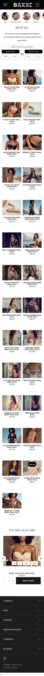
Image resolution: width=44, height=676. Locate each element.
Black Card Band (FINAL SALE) (12, 283)
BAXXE (19, 665)
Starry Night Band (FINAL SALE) (32, 479)
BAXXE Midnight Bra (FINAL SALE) (12, 153)
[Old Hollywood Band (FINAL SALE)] (32, 272)
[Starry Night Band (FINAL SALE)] (32, 468)
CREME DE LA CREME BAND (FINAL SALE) (12, 511)
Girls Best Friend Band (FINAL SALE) (32, 348)
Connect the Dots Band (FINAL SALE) (12, 414)
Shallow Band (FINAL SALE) (32, 120)
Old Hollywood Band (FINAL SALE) (32, 283)
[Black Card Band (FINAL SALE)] (11, 272)
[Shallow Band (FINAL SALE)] (32, 109)
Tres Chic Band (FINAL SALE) (32, 381)
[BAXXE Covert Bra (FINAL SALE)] (11, 77)
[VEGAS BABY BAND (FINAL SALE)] (32, 240)
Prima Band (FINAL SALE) (32, 414)
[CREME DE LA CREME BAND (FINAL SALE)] (11, 500)
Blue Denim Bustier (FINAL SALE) (12, 479)
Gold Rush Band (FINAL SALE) (11, 316)
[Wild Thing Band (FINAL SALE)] (11, 240)
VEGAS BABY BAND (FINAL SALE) (32, 251)
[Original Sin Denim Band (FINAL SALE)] (32, 207)
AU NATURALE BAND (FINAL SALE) (32, 88)
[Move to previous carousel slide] (3, 558)
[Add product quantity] (5, 580)
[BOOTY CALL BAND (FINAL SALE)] (11, 175)
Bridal (36, 22)
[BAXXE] (22, 5)
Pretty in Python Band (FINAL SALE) (12, 348)
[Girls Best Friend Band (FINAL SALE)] (32, 337)
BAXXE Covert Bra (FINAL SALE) (12, 88)
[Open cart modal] (37, 4)
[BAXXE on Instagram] (4, 659)
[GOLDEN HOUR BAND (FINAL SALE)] (11, 207)
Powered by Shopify (10, 668)
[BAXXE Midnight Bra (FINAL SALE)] (11, 142)
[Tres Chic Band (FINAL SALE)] (32, 370)
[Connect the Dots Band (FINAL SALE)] (11, 403)
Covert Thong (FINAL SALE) (12, 120)
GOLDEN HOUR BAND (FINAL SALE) (12, 218)
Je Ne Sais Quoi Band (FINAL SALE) (11, 381)
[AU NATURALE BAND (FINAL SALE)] (32, 77)
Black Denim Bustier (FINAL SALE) (11, 446)
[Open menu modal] (5, 4)
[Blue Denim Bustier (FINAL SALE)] (11, 468)
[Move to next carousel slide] (41, 558)
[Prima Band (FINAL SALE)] (32, 403)
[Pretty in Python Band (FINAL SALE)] (11, 337)
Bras (27, 22)
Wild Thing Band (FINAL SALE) (11, 251)
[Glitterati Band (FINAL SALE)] (32, 175)
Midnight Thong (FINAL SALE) (32, 153)
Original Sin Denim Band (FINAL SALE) (32, 218)
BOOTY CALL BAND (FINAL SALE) (12, 186)
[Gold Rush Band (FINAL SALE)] (11, 305)
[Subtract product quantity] (12, 580)
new (5, 22)
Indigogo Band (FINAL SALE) (32, 446)
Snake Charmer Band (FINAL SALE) (32, 316)
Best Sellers (16, 22)
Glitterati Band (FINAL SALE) (32, 186)
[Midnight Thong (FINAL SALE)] (32, 142)
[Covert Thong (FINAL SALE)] (11, 109)
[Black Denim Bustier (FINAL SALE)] (11, 435)
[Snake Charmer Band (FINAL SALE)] (32, 305)
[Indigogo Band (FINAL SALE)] (32, 435)
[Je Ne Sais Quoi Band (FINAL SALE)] (11, 370)
